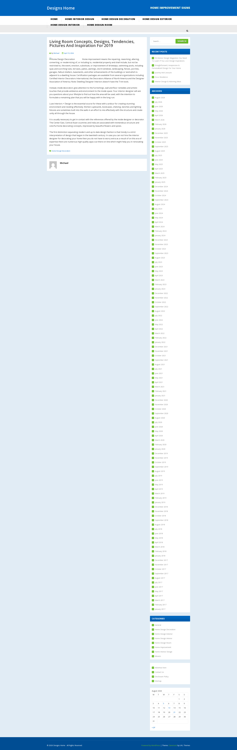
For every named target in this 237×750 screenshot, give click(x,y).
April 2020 (159, 435)
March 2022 (159, 333)
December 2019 (161, 453)
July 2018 (158, 529)
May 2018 (159, 538)
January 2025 (160, 182)
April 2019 (159, 489)
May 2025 (159, 164)
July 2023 (158, 262)
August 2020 (160, 418)
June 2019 (159, 480)
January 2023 (160, 289)
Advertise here (160, 667)
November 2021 (161, 351)
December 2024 (161, 186)
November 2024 (161, 191)
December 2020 (161, 400)
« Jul (153, 727)
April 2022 (159, 329)
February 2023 (160, 284)
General (158, 625)
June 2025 (159, 160)
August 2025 (160, 151)
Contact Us (159, 672)
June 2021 (159, 373)
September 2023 (161, 253)
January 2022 (160, 342)
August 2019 (160, 471)
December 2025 (161, 133)
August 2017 (160, 578)
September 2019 (161, 467)
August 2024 (160, 204)
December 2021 (161, 346)
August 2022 (160, 311)
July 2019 (158, 475)
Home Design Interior (65, 24)
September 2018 (161, 520)
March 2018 (159, 547)
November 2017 (161, 564)
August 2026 (160, 97)
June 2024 (159, 213)
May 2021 (159, 378)
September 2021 (161, 360)
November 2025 (161, 137)
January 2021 (160, 395)
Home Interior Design (79, 19)
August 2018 (160, 524)
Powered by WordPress (150, 745)
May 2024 (159, 217)
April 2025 (159, 169)
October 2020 (160, 409)
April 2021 (159, 382)
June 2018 (159, 533)
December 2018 (161, 507)
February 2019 (160, 498)
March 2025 (159, 173)
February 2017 (160, 604)
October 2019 (160, 462)
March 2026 (159, 120)
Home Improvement (163, 647)
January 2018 (160, 556)
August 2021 (160, 364)
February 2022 (160, 338)
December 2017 (161, 560)
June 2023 (159, 266)
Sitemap (158, 681)
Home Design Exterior (157, 19)
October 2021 (160, 355)
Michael (56, 53)
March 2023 (159, 280)
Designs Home (61, 8)
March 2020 (159, 440)
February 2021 (160, 391)
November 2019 (161, 458)
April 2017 (159, 596)
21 (174, 712)
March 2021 (159, 387)
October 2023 (160, 249)
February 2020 (160, 444)
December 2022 (161, 293)
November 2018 (161, 511)
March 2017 (159, 600)
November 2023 (161, 244)
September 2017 (161, 573)
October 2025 (160, 142)
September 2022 (161, 306)
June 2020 (159, 427)
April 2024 (159, 222)
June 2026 (159, 106)
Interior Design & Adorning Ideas (168, 81)
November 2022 (161, 298)
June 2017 (159, 587)
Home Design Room (99, 24)
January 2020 (160, 449)
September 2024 (161, 200)
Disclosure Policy (161, 676)
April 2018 (159, 542)
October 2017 (160, 569)
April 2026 (159, 115)
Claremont (173, 745)
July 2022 (158, 315)
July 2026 (158, 102)
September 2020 (161, 413)
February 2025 (160, 177)
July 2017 (158, 582)
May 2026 (159, 111)
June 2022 (159, 320)
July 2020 (158, 422)
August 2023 (160, 258)
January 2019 (160, 502)
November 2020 (161, 404)
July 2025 (158, 155)
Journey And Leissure (163, 72)
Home (54, 19)
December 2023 (161, 240)
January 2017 (160, 609)
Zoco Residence (161, 77)
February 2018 (160, 551)
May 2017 (159, 591)
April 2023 (159, 275)
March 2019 (159, 493)
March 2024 (159, 226)
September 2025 (161, 146)
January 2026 (160, 129)
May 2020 (159, 431)
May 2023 (159, 271)
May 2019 (159, 484)
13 (169, 708)
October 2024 (160, 195)
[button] (187, 31)
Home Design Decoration (118, 19)
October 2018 (160, 515)
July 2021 (158, 369)
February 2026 (160, 124)
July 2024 (158, 209)
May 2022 (159, 324)
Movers (158, 656)
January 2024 (160, 235)
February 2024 (160, 231)
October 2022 (160, 302)
